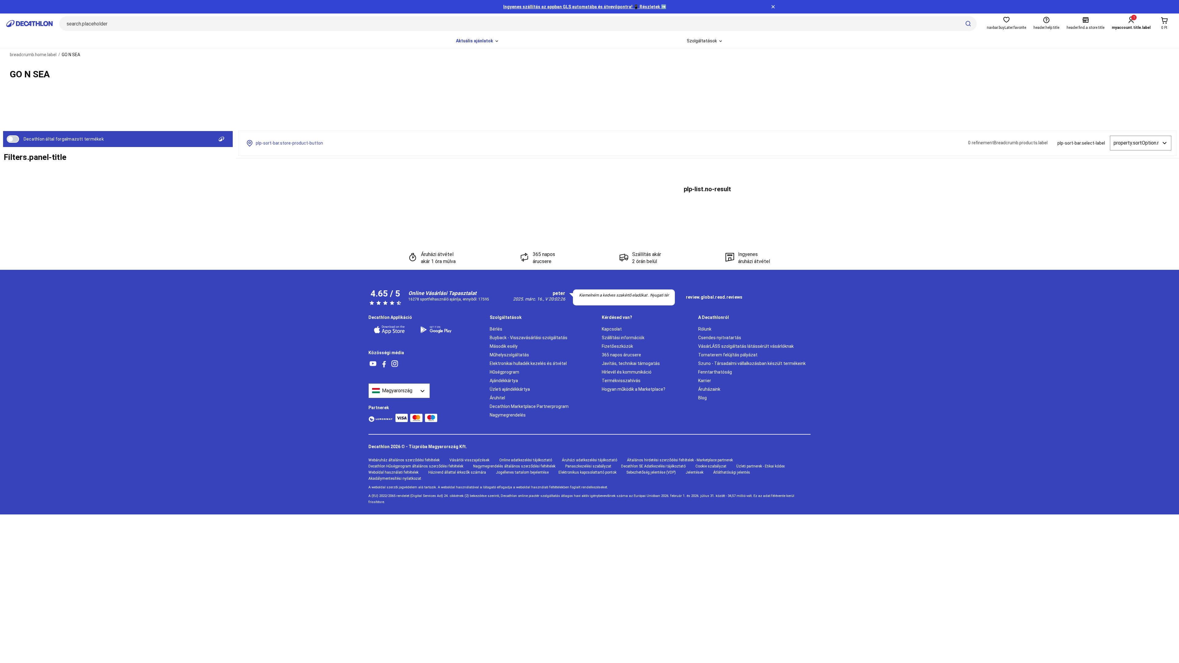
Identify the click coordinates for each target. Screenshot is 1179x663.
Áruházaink (709, 389)
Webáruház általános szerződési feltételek (404, 460)
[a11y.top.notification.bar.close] (773, 7)
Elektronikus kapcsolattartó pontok (587, 472)
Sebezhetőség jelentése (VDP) (651, 472)
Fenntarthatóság (715, 372)
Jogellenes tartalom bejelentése (522, 472)
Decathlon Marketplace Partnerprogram (529, 406)
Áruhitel (497, 397)
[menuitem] (477, 41)
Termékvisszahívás (621, 380)
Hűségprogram (504, 372)
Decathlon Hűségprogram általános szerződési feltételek (415, 466)
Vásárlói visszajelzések (469, 460)
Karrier (704, 380)
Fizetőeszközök (617, 346)
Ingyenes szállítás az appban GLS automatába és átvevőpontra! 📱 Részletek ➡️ (584, 6)
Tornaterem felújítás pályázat (727, 354)
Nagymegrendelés (508, 415)
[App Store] (393, 330)
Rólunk (704, 329)
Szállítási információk (623, 337)
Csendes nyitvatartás (719, 337)
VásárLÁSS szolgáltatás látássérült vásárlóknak (746, 346)
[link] (714, 297)
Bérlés (496, 329)
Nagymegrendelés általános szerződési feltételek (514, 466)
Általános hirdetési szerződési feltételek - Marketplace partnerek (680, 460)
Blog (702, 397)
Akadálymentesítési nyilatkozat (394, 478)
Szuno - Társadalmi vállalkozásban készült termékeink (752, 363)
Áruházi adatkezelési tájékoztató (589, 460)
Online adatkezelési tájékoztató (525, 460)
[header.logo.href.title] (29, 24)
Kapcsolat (612, 329)
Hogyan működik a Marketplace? (633, 389)
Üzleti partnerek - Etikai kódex (760, 466)
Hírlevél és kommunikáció (627, 372)
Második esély (504, 346)
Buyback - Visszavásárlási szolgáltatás (528, 337)
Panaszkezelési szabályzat (588, 466)
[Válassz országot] (399, 390)
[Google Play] (440, 330)
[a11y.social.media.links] (373, 364)
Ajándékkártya (504, 380)
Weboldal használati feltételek (393, 472)
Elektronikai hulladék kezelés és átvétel (528, 363)
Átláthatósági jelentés (731, 472)
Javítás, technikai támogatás (631, 363)
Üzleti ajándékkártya (510, 389)
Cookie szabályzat (710, 466)
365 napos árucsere (621, 354)
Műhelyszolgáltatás (509, 354)
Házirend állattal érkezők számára (457, 472)
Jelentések (694, 472)
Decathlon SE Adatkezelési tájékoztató (653, 466)
